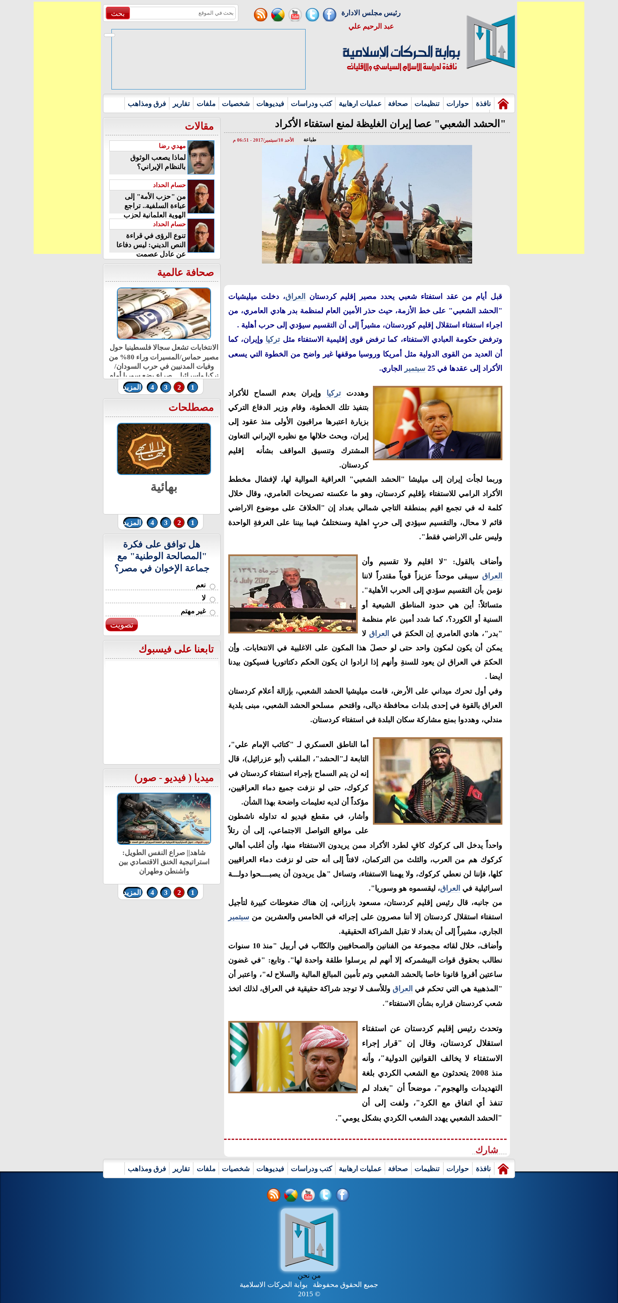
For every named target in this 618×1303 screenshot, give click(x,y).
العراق (295, 296)
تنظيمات (427, 104)
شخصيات (236, 104)
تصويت (121, 624)
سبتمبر (414, 368)
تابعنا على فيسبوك (176, 649)
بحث (118, 14)
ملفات (206, 104)
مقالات (199, 126)
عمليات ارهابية (360, 104)
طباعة (310, 139)
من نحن (309, 1275)
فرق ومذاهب (147, 104)
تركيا (273, 339)
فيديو (175, 777)
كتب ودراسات (311, 104)
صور (147, 777)
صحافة (398, 104)
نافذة (483, 104)
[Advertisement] (67, 128)
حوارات (457, 104)
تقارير (181, 104)
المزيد (132, 387)
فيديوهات (270, 104)
